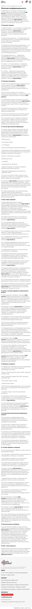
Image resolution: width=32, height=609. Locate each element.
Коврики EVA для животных (9, 582)
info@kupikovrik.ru (6, 599)
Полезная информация (20, 572)
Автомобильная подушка (8, 589)
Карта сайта (11, 575)
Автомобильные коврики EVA (9, 580)
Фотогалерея (9, 572)
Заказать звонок (7, 594)
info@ (2, 554)
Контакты (4, 575)
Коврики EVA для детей (21, 584)
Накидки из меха (20, 587)
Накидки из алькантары (8, 587)
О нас (3, 572)
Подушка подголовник (23, 589)
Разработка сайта (19, 608)
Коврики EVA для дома (7, 584)
